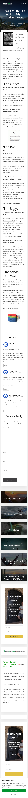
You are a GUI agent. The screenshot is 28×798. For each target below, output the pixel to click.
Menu (24, 3)
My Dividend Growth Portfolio (14, 562)
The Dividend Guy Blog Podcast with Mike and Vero (14, 579)
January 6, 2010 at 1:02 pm (16, 345)
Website (5, 470)
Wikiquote (19, 50)
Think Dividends (14, 371)
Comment (6, 428)
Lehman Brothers (18, 124)
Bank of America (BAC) (9, 221)
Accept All (14, 790)
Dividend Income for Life (14, 498)
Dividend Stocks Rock (9, 673)
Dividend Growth (8, 22)
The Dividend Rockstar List (14, 546)
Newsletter (14, 530)
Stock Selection (19, 22)
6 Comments (14, 25)
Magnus (12, 343)
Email (5, 461)
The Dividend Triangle (14, 514)
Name (5, 452)
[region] (14, 788)
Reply (6, 365)
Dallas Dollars (14, 395)
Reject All (14, 794)
